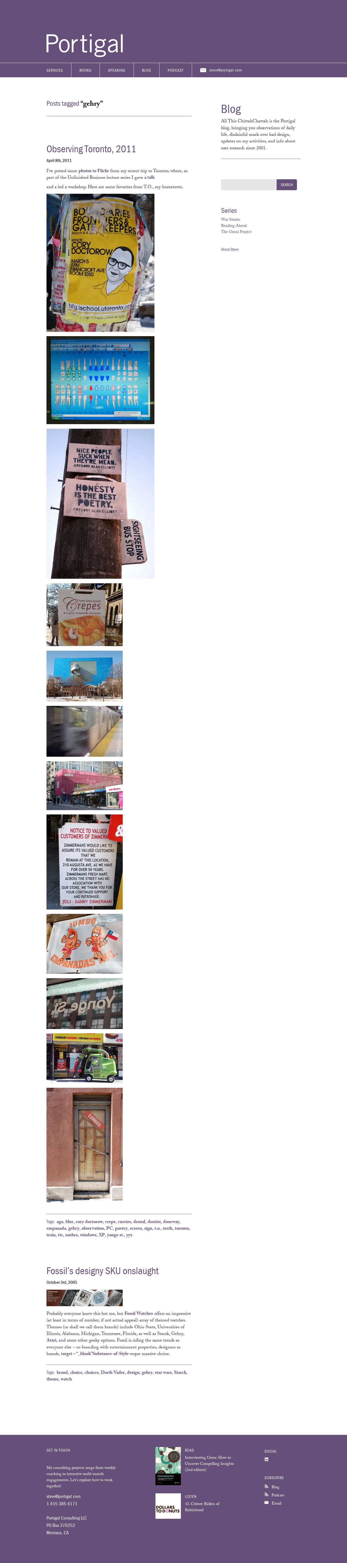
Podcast (176, 70)
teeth (167, 1229)
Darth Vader (113, 1373)
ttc (60, 1235)
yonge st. (115, 1235)
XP (102, 1235)
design (133, 1373)
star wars (163, 1373)
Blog (146, 70)
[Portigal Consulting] (84, 55)
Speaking (116, 70)
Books (85, 70)
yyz (129, 1235)
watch (66, 1379)
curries (124, 1222)
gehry (73, 1229)
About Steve (230, 249)
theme (52, 1379)
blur (69, 1222)
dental (139, 1222)
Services (54, 70)
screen (136, 1229)
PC (109, 1229)
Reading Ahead (234, 226)
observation (93, 1229)
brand (62, 1373)
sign (148, 1229)
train (51, 1235)
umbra (71, 1235)
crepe (110, 1222)
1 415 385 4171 (61, 1503)
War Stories (230, 220)
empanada (56, 1229)
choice (76, 1373)
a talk (149, 178)
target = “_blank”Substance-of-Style (95, 1354)
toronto (182, 1229)
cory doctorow (89, 1222)
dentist (154, 1222)
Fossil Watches (138, 1314)
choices (92, 1373)
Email (276, 1503)
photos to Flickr (93, 171)
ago (60, 1222)
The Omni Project (236, 232)
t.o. (157, 1229)
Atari (51, 1341)
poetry (121, 1229)
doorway (171, 1222)
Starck (180, 1373)
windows (88, 1235)
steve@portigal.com (225, 69)
